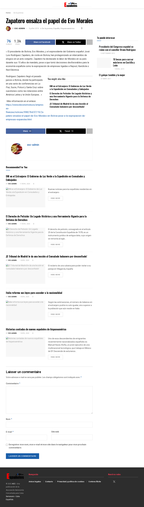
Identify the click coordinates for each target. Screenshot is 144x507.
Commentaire (13, 383)
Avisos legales (35, 481)
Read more (57, 198)
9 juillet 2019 (34, 28)
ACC (13, 483)
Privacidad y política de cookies (70, 481)
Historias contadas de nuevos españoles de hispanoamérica (36, 329)
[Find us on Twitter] (114, 482)
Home (8, 13)
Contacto (49, 481)
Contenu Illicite (94, 481)
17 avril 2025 (24, 184)
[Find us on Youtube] (124, 482)
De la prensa (18, 13)
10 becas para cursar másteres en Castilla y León (124, 62)
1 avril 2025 (24, 260)
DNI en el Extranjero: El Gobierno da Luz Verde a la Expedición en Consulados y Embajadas (70, 87)
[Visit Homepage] (72, 4)
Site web (55, 431)
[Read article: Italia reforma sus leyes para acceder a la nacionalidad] (25, 310)
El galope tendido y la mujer (112, 75)
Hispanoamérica (67, 28)
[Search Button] (137, 4)
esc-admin (19, 28)
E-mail (10, 431)
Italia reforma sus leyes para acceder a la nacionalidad (34, 293)
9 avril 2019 (119, 69)
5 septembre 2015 (107, 53)
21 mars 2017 (105, 79)
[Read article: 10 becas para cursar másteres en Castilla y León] (104, 63)
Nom (9, 419)
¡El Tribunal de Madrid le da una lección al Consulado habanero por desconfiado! (69, 105)
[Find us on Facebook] (109, 482)
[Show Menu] (7, 4)
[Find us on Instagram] (119, 482)
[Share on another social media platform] (89, 42)
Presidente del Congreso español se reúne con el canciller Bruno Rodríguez (117, 48)
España (56, 28)
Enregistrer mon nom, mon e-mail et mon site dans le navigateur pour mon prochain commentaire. (47, 446)
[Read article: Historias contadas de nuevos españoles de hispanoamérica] (25, 347)
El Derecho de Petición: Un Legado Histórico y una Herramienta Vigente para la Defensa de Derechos (71, 96)
